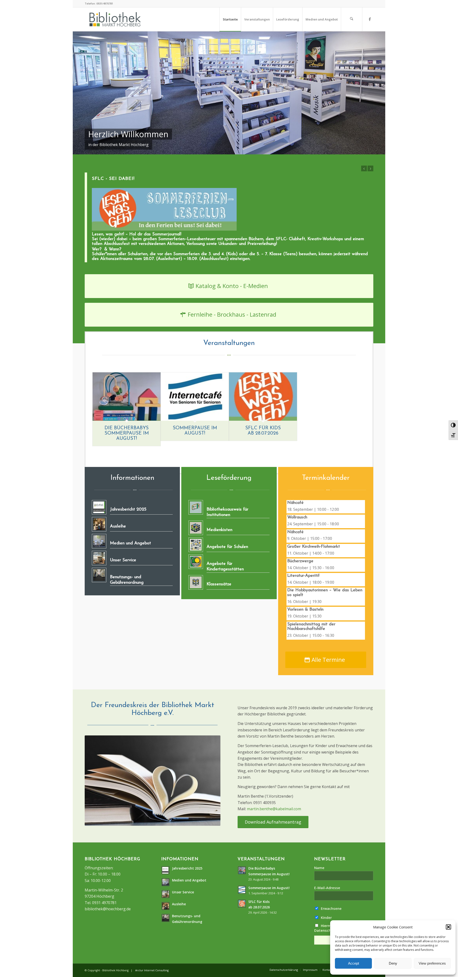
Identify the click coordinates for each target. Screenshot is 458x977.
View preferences (432, 963)
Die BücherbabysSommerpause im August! (126, 433)
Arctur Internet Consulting (152, 970)
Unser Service (123, 560)
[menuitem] (230, 19)
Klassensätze (219, 584)
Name (319, 867)
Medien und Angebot (130, 543)
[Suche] (351, 19)
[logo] (115, 19)
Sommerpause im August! (269, 888)
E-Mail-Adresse (327, 887)
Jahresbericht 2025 (128, 509)
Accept (353, 963)
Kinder (326, 917)
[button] (448, 927)
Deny (393, 963)
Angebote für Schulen (227, 547)
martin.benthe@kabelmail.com (274, 808)
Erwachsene (331, 908)
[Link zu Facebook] (369, 19)
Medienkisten (219, 530)
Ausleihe (118, 526)
